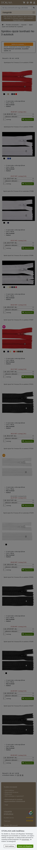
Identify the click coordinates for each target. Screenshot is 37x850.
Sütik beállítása (9, 846)
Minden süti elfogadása (25, 846)
